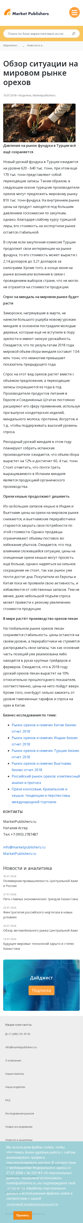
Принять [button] (22, 1215)
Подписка (41, 990)
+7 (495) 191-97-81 (19, 1034)
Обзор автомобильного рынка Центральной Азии (40, 930)
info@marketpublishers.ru (24, 847)
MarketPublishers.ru (19, 853)
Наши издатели (15, 1087)
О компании (13, 1060)
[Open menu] (74, 12)
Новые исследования (18, 1127)
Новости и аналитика (18, 1140)
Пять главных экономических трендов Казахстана (40, 899)
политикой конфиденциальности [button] (32, 1204)
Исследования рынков (19, 1113)
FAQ (7, 1100)
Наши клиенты (14, 1074)
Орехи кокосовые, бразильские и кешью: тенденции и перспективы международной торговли (41, 795)
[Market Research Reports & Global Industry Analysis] (26, 12)
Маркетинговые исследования (11, 45)
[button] (9, 1215)
